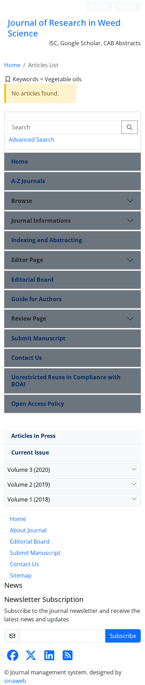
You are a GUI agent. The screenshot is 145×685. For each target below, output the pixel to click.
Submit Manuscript (38, 338)
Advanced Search (32, 140)
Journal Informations (41, 220)
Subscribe (123, 636)
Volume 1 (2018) (28, 499)
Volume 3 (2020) (28, 470)
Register (126, 6)
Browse (21, 201)
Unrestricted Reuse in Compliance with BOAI (66, 380)
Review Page (28, 318)
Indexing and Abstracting (46, 240)
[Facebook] (12, 657)
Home (12, 65)
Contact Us (26, 358)
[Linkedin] (49, 657)
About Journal (28, 530)
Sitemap (21, 575)
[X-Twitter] (31, 657)
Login (100, 6)
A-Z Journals (28, 181)
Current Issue (30, 452)
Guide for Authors (36, 299)
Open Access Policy (37, 404)
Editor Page (27, 260)
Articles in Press (33, 436)
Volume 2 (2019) (28, 484)
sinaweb (15, 681)
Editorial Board (32, 279)
